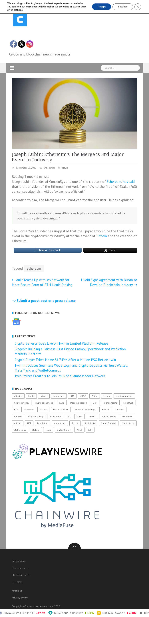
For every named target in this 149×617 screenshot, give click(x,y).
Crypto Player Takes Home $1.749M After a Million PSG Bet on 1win (65, 360)
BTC (72, 396)
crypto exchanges (44, 402)
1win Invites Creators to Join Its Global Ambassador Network (60, 376)
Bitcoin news (18, 561)
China (94, 396)
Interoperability (35, 416)
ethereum (34, 268)
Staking (35, 429)
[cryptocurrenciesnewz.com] (20, 20)
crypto (107, 396)
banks (31, 396)
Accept (102, 6)
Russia (75, 423)
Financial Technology (85, 409)
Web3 (79, 429)
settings (18, 10)
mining (17, 423)
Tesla (48, 429)
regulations (60, 423)
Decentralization (78, 402)
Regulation (42, 423)
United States (64, 429)
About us (17, 590)
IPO (69, 416)
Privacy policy (20, 597)
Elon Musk (128, 402)
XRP (90, 429)
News (65, 167)
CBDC (83, 396)
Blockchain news (20, 575)
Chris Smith (49, 167)
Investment (55, 416)
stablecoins (20, 429)
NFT (29, 423)
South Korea (128, 423)
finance (43, 409)
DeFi (95, 402)
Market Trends (109, 416)
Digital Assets (110, 402)
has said (129, 181)
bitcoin (44, 396)
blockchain (58, 396)
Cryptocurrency (21, 402)
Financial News (60, 409)
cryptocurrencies (124, 396)
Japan (79, 416)
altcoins (18, 396)
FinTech (105, 409)
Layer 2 (92, 416)
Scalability (89, 423)
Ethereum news (20, 568)
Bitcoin (101, 236)
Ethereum (114, 181)
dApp (61, 402)
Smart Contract (108, 423)
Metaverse (127, 416)
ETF (16, 409)
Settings (123, 6)
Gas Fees (119, 409)
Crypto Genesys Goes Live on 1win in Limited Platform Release (61, 343)
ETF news (17, 582)
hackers (18, 416)
